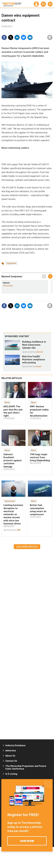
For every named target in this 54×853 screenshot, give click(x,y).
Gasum (39, 366)
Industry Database (15, 745)
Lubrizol (39, 351)
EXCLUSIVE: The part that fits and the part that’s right (12, 411)
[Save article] (49, 37)
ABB (18, 529)
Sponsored (10, 501)
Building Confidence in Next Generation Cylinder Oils (34, 344)
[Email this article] (30, 37)
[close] (52, 31)
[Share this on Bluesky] (23, 37)
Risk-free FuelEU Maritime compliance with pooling (33, 359)
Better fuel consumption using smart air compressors (38, 509)
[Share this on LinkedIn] (17, 37)
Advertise (10, 750)
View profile (8, 285)
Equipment (11, 263)
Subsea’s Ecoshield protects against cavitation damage (12, 460)
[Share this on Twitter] (10, 37)
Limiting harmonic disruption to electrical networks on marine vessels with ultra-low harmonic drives (13, 514)
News (7, 402)
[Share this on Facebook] (4, 37)
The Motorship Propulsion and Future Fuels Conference (25, 767)
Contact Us (11, 760)
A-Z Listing (11, 773)
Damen (6, 282)
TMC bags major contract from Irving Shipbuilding (40, 457)
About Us (10, 755)
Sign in (14, 31)
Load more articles (27, 546)
